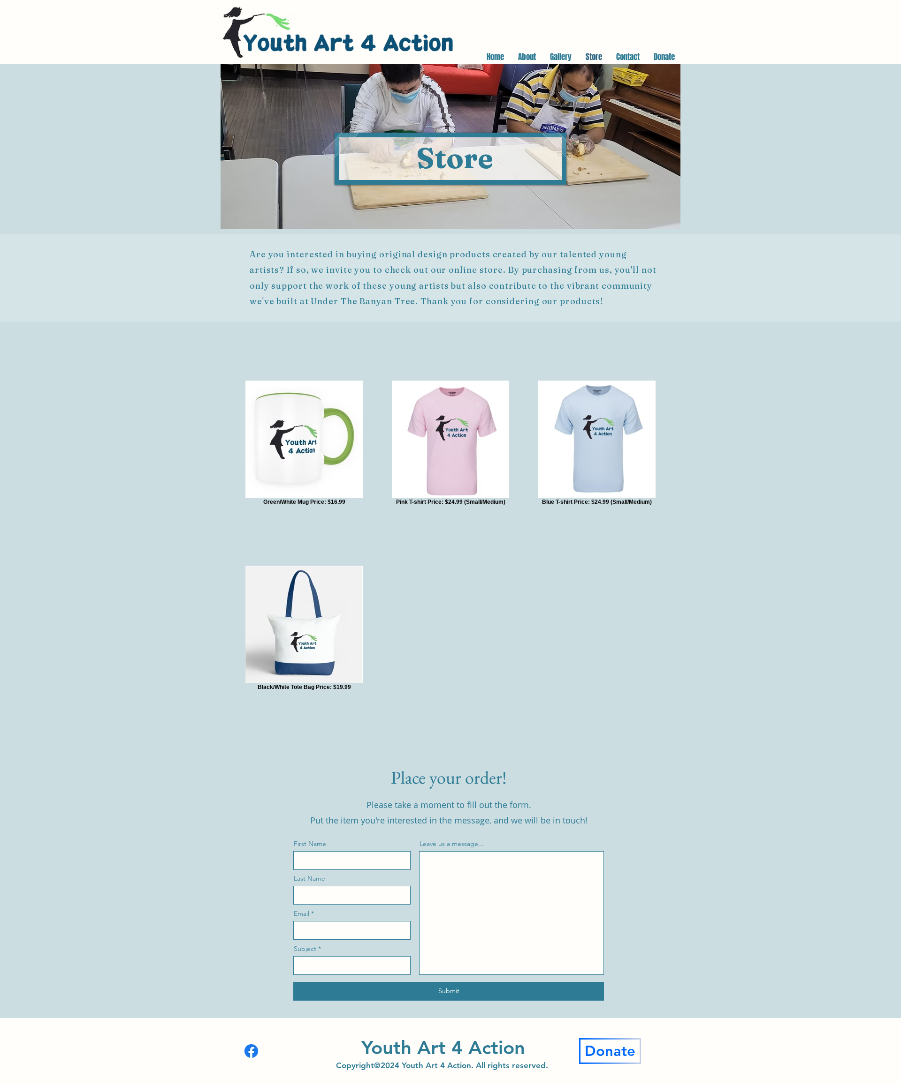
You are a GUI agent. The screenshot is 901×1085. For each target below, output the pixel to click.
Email (301, 913)
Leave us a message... (452, 843)
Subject (305, 948)
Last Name (309, 878)
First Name (310, 843)
